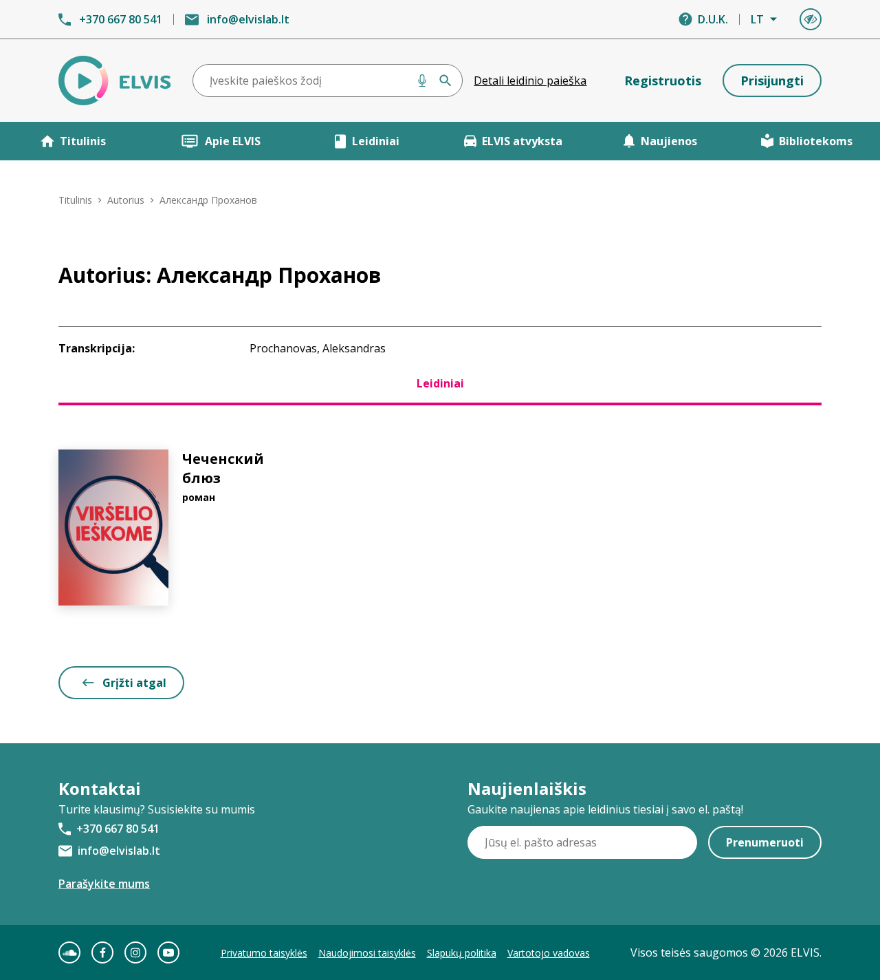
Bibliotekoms (815, 141)
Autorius (125, 199)
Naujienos (669, 141)
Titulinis (83, 141)
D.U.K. (713, 19)
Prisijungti (772, 80)
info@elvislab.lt (248, 19)
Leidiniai (375, 141)
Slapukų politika (461, 952)
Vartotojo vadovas (548, 952)
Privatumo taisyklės (264, 952)
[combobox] (327, 80)
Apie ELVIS (233, 141)
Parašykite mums (104, 883)
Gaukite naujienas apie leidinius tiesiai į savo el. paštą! (605, 809)
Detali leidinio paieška (530, 80)
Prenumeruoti (765, 842)
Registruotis (662, 80)
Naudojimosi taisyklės (367, 952)
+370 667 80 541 (120, 19)
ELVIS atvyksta (522, 141)
